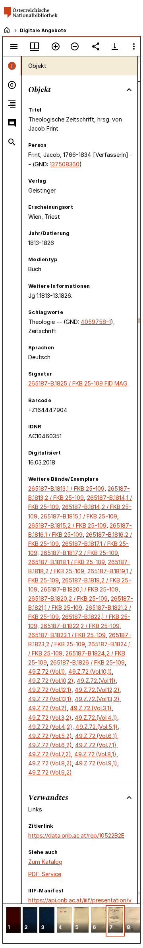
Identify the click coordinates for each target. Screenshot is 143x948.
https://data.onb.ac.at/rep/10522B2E (76, 835)
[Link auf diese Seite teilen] (95, 46)
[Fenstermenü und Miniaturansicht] (34, 46)
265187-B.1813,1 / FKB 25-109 (66, 488)
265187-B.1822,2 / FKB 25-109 (80, 625)
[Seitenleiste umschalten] (13, 46)
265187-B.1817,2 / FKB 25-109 (79, 552)
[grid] (71, 923)
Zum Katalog (45, 861)
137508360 (64, 164)
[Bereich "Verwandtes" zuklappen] (129, 797)
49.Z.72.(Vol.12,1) (50, 689)
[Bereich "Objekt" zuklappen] (129, 90)
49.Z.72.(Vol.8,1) (95, 754)
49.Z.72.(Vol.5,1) (96, 726)
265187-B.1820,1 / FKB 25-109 (79, 589)
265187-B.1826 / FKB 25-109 (87, 662)
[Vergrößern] (55, 46)
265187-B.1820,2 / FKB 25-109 (68, 598)
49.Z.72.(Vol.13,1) (50, 699)
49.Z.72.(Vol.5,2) (50, 735)
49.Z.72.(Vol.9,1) (96, 763)
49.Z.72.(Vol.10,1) (90, 671)
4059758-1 (96, 321)
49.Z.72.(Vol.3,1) (91, 708)
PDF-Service (44, 874)
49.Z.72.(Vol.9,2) (50, 772)
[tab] (12, 65)
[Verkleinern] (74, 46)
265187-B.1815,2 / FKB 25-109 (67, 525)
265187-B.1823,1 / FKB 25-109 (67, 635)
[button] (13, 921)
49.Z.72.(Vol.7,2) (49, 754)
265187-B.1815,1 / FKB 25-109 (79, 516)
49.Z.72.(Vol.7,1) (95, 745)
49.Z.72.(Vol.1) (46, 671)
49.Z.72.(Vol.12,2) (97, 689)
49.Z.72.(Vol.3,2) (50, 717)
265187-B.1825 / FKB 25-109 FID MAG (78, 383)
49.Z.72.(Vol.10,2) (50, 680)
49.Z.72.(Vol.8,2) (50, 763)
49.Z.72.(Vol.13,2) (97, 699)
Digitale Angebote (43, 30)
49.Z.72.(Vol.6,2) (50, 745)
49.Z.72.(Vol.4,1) (96, 717)
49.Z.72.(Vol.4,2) (50, 726)
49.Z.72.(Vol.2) (47, 708)
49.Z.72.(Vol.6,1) (96, 735)
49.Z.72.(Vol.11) (96, 680)
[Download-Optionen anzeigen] (114, 46)
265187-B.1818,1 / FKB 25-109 (66, 562)
